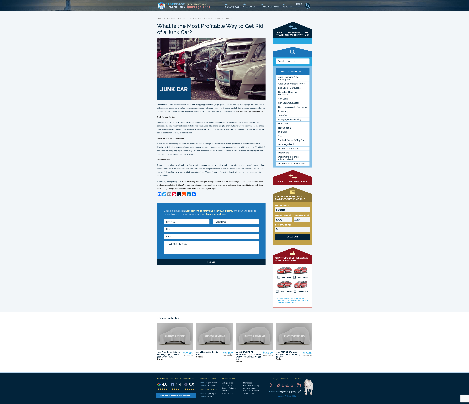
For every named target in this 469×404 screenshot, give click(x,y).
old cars (282, 132)
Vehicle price (282, 205)
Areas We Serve (249, 388)
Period (301, 215)
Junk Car (282, 115)
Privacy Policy (227, 393)
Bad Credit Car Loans (289, 88)
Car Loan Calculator (288, 103)
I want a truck (286, 291)
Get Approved (227, 383)
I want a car (286, 277)
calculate (292, 237)
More (299, 4)
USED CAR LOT (250, 7)
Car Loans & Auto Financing (292, 107)
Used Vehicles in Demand (291, 163)
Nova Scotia (284, 127)
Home (160, 19)
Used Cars (283, 152)
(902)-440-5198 (290, 391)
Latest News (170, 19)
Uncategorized (286, 144)
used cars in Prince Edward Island (288, 158)
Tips (280, 136)
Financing (283, 111)
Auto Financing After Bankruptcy (288, 78)
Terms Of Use (248, 393)
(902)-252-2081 (285, 385)
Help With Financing (251, 386)
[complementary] (461, 396)
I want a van (303, 291)
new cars (283, 123)
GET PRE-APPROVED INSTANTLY (176, 395)
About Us (225, 391)
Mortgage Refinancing (290, 119)
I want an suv (302, 277)
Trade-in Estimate (229, 388)
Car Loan (181, 19)
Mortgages (247, 383)
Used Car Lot (227, 386)
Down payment (283, 225)
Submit (211, 262)
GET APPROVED (232, 7)
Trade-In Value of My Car (291, 140)
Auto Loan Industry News (291, 83)
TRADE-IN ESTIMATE (270, 7)
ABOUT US (288, 7)
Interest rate (283, 215)
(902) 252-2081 (198, 7)
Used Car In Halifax (288, 148)
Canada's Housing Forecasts (287, 93)
